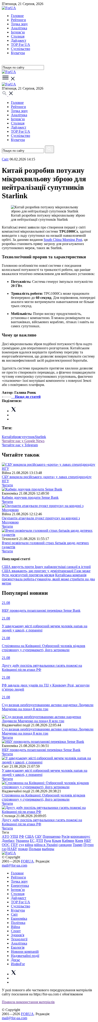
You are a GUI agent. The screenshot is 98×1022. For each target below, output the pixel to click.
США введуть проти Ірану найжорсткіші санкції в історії (46, 567)
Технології (19, 939)
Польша (35, 849)
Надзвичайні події (25, 956)
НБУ (87, 841)
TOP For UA (20, 45)
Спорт (16, 931)
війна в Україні (46, 845)
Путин (88, 845)
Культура (18, 53)
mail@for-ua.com (14, 865)
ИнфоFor (18, 964)
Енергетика (20, 885)
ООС (6, 845)
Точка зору (19, 24)
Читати (7, 485)
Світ (14, 914)
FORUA (27, 861)
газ (4, 849)
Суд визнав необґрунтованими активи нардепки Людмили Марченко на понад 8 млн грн (47, 731)
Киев (79, 841)
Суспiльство (20, 49)
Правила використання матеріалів (28, 1002)
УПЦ (14, 836)
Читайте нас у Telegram (20, 445)
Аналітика (19, 28)
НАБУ (12, 849)
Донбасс (8, 841)
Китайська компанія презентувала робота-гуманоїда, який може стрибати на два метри (48, 579)
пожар (23, 849)
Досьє (15, 960)
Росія (66, 836)
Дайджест (18, 40)
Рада (47, 841)
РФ (21, 836)
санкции (65, 845)
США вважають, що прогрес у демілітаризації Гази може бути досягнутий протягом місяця (46, 573)
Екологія (17, 947)
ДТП (39, 841)
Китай (7, 437)
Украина (22, 841)
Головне (17, 16)
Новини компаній (25, 951)
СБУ (38, 836)
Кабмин (68, 841)
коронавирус (80, 836)
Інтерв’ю (18, 32)
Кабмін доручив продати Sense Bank (30, 497)
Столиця (17, 36)
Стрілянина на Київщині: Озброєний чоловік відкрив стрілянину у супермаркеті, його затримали (43, 797)
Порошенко (52, 836)
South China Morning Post (63, 240)
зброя (16, 437)
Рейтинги (18, 20)
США (29, 836)
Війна (15, 927)
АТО (5, 836)
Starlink (40, 437)
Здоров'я (17, 935)
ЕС (32, 841)
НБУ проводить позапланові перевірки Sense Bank (41, 750)
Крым (56, 841)
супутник (27, 437)
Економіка (19, 918)
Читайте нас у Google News (23, 441)
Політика (18, 923)
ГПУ (14, 845)
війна (29, 845)
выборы (48, 849)
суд (21, 845)
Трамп (78, 845)
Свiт (5, 159)
